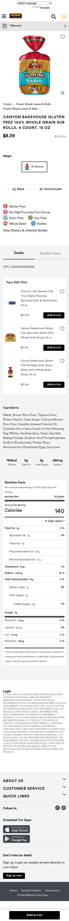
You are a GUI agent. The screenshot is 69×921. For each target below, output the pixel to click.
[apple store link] (16, 832)
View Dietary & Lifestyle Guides (25, 230)
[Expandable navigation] (4, 16)
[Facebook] (57, 809)
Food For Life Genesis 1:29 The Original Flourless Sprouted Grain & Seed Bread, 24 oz (39, 298)
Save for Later (53, 189)
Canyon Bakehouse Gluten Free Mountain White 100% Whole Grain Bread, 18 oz (38, 333)
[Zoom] (63, 93)
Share (20, 189)
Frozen (7, 104)
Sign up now (14, 875)
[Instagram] (63, 809)
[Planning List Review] (63, 18)
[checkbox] (62, 36)
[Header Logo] (15, 17)
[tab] (18, 253)
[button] (53, 16)
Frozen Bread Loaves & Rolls (33, 104)
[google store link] (16, 842)
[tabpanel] (34, 462)
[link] (50, 189)
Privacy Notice (52, 891)
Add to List (54, 315)
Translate (44, 8)
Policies (13, 891)
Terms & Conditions (31, 891)
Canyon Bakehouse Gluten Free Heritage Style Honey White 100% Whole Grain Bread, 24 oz (37, 367)
